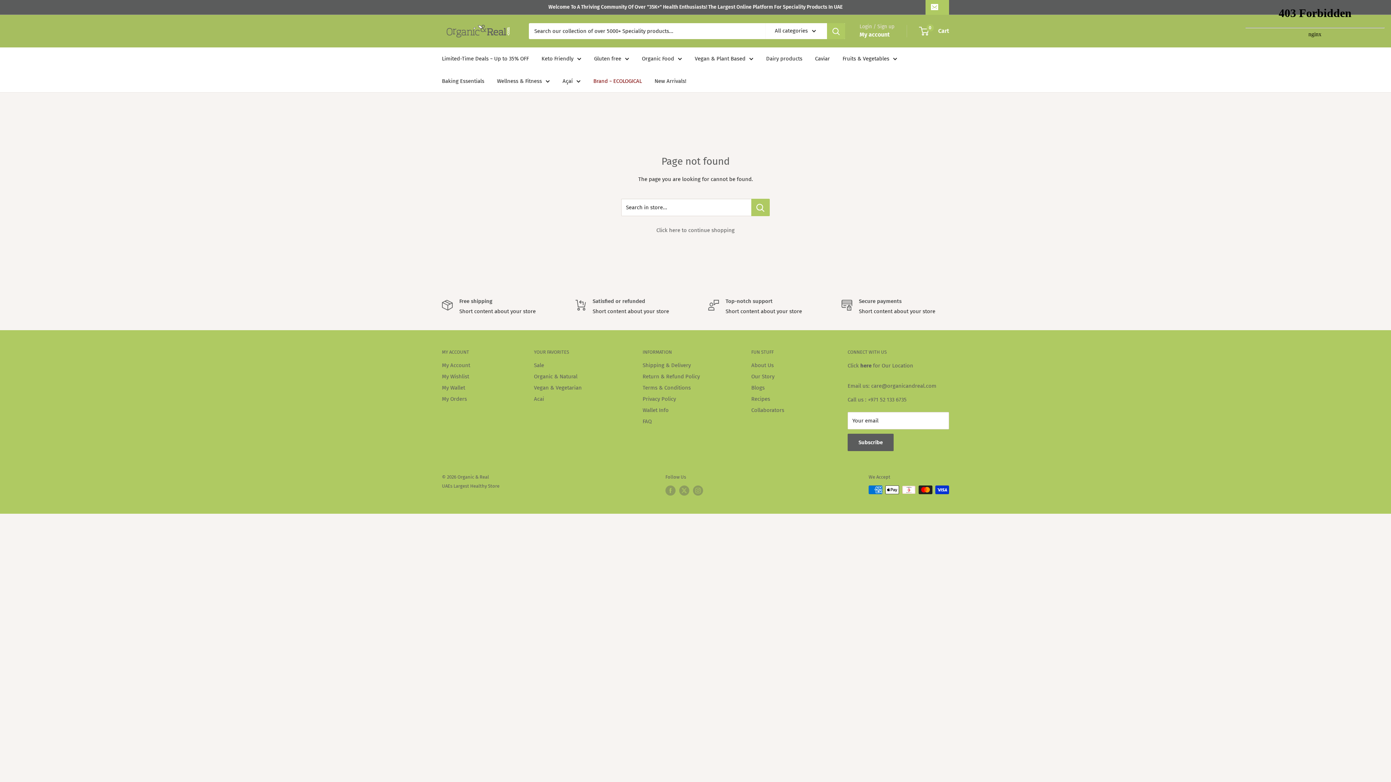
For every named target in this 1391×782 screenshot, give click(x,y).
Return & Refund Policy (671, 376)
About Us (762, 365)
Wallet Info (656, 410)
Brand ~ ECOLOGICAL (617, 81)
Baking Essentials (463, 81)
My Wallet (453, 387)
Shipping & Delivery (667, 365)
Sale (539, 365)
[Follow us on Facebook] (670, 490)
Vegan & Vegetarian (558, 387)
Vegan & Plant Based (720, 58)
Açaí (568, 81)
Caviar (822, 58)
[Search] (836, 31)
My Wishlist (455, 376)
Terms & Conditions (667, 387)
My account (875, 34)
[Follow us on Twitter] (684, 490)
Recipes (760, 399)
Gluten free (607, 58)
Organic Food (658, 58)
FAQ (647, 421)
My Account (456, 365)
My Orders (454, 399)
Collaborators (767, 410)
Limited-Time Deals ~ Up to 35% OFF (485, 58)
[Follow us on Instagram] (698, 490)
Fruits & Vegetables (866, 58)
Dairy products (784, 58)
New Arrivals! (670, 81)
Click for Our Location (880, 365)
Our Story (762, 376)
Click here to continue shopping (695, 230)
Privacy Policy (659, 399)
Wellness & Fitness (519, 81)
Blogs (758, 387)
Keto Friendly (557, 58)
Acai (539, 399)
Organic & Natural (555, 376)
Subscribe (871, 442)
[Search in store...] (760, 207)
